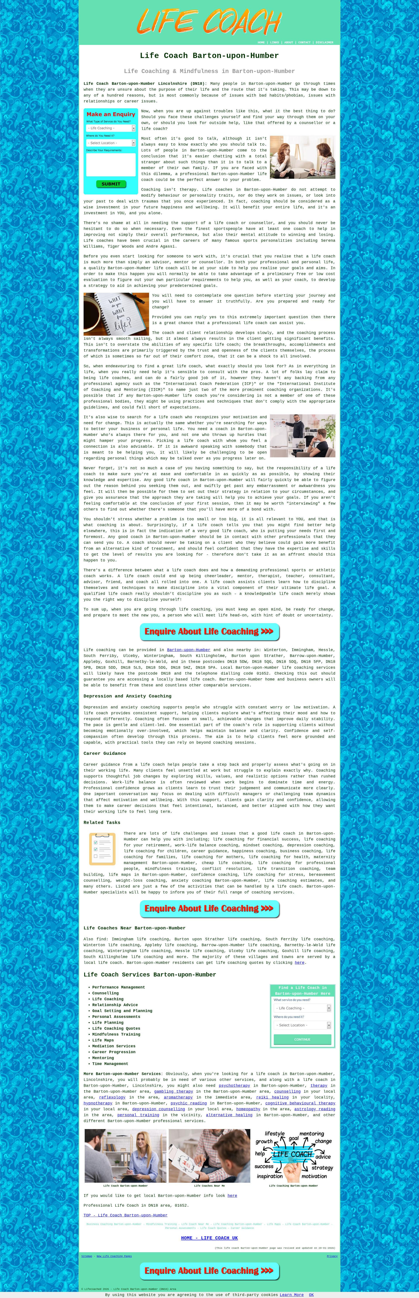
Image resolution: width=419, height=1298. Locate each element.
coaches (105, 240)
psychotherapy (234, 1086)
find (101, 939)
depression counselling (158, 1109)
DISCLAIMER (324, 42)
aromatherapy (178, 1097)
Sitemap (86, 1256)
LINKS (274, 42)
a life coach (312, 1080)
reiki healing (272, 1097)
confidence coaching (214, 875)
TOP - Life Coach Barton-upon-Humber (126, 1215)
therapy (188, 189)
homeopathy (248, 1109)
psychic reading (189, 1103)
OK (311, 1295)
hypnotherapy (98, 1103)
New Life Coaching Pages (114, 1256)
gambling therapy (173, 1091)
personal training (138, 1115)
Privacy (332, 1256)
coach (300, 280)
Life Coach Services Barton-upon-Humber (150, 975)
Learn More (292, 1295)
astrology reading (314, 1109)
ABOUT (288, 42)
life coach (153, 129)
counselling (287, 1091)
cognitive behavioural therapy (300, 1103)
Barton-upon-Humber (188, 650)
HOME (261, 42)
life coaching (147, 957)
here (299, 963)
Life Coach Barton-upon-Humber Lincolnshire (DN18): (145, 84)
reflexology (112, 1097)
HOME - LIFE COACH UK (209, 1238)
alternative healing (229, 1115)
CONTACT (304, 42)
